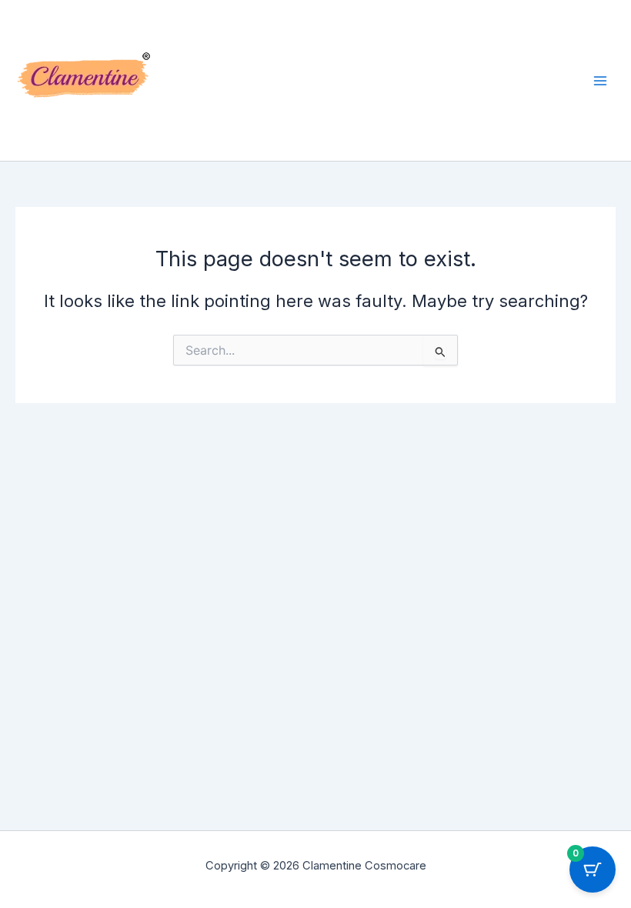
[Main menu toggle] (600, 80)
